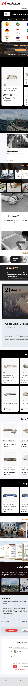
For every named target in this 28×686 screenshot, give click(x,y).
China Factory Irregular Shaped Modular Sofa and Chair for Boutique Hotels (10, 404)
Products (11, 19)
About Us (18, 19)
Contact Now (8, 101)
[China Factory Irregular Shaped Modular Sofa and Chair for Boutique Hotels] (10, 394)
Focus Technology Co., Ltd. (18, 680)
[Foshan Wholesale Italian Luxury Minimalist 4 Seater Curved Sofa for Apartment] (10, 458)
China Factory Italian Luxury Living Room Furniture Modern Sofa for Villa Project (11, 89)
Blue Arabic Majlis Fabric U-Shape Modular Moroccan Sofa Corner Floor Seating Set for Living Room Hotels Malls (10, 505)
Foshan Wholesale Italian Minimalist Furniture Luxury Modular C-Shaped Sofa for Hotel (9, 440)
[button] (27, 55)
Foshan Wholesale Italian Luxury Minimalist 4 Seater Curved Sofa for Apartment (9, 468)
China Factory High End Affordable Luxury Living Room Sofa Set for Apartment (10, 376)
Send (15, 666)
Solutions (24, 19)
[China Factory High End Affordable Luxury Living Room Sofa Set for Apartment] (10, 366)
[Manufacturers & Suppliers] (10, 3)
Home (4, 19)
